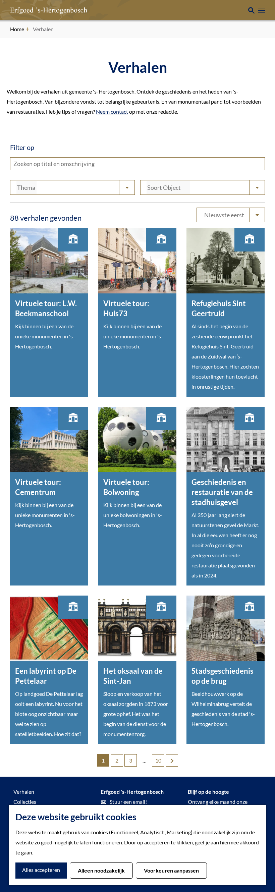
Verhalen (23, 791)
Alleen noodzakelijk (101, 870)
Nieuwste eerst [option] (224, 215)
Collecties (24, 801)
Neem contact (112, 111)
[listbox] (231, 215)
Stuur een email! (128, 801)
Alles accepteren (41, 870)
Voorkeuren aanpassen (171, 870)
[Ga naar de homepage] (38, 10)
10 (158, 762)
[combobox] (72, 187)
